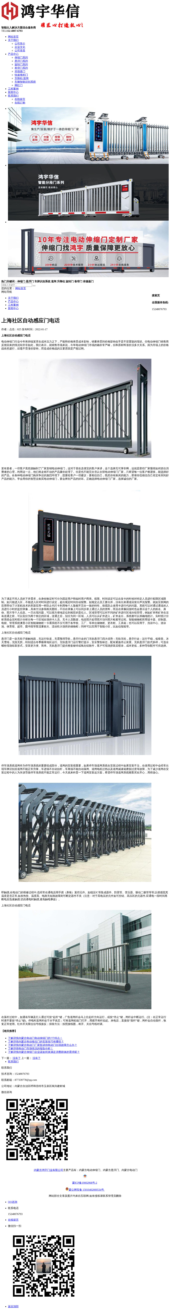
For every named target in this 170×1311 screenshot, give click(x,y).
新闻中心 (13, 92)
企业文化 (20, 47)
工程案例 (13, 88)
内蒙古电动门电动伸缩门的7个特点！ (35, 1038)
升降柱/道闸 (22, 78)
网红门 (19, 85)
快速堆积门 (21, 74)
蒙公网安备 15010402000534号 (87, 1189)
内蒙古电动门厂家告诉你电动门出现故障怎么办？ (42, 1045)
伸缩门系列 (21, 57)
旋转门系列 (21, 64)
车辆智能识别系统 (25, 81)
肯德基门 (20, 71)
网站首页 (13, 36)
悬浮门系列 (21, 61)
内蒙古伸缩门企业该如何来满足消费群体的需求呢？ (44, 1052)
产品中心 (13, 54)
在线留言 (20, 99)
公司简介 (20, 43)
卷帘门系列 (21, 67)
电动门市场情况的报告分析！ (30, 1048)
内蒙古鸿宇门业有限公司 (48, 1170)
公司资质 (20, 50)
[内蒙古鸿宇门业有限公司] (41, 20)
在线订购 (20, 102)
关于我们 (13, 40)
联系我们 (13, 95)
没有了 (17, 1058)
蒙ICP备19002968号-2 (84, 1182)
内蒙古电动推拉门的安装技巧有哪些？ (36, 1041)
